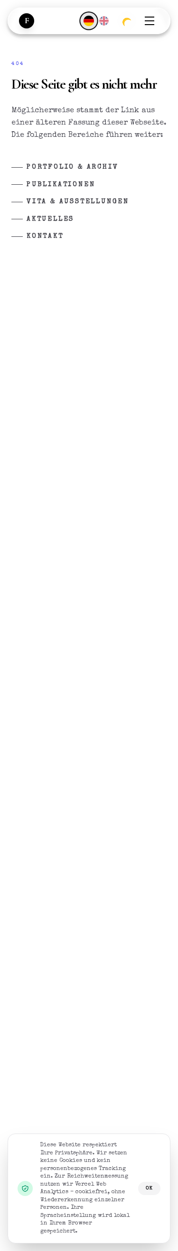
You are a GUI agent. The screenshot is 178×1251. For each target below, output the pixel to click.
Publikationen (61, 184)
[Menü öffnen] (149, 20)
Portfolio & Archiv (72, 167)
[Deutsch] (88, 20)
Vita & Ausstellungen (78, 201)
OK (149, 1188)
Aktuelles (50, 219)
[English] (104, 20)
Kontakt (45, 236)
